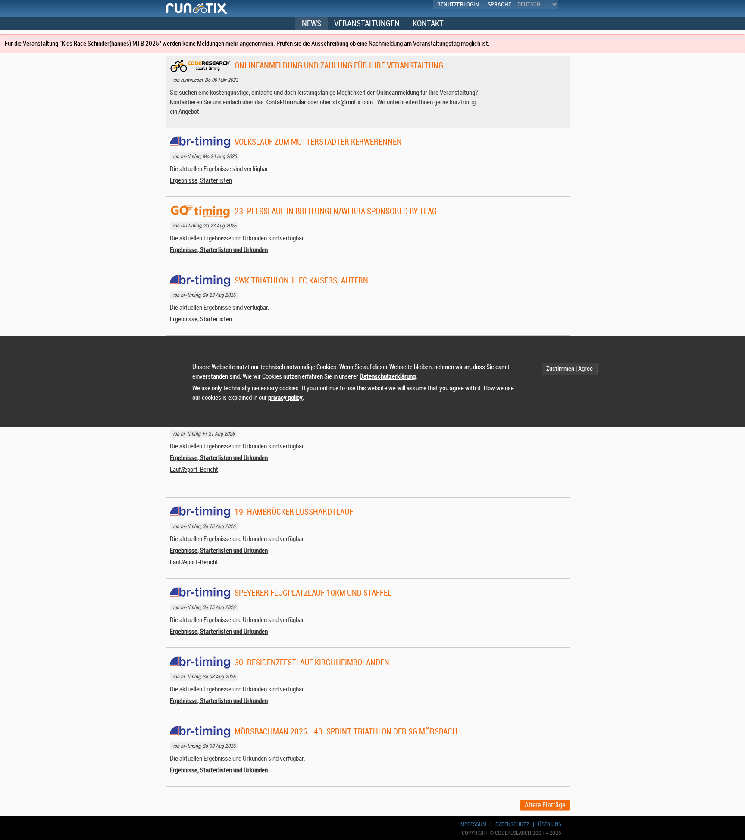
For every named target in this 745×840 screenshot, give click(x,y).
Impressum (472, 824)
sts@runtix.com (352, 102)
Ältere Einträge (545, 805)
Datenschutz (512, 824)
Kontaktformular (285, 102)
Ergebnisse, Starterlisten (201, 180)
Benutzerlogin (458, 4)
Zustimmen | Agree (569, 369)
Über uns (549, 824)
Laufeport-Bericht (194, 469)
